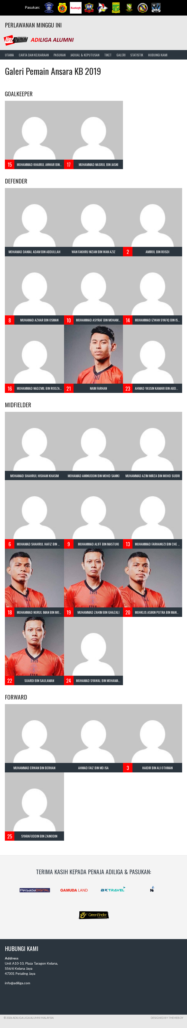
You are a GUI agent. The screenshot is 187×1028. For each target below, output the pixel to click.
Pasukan (59, 54)
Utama (9, 54)
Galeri (120, 54)
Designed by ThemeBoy (167, 1017)
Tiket (108, 54)
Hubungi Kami (157, 54)
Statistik (136, 54)
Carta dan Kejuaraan (34, 54)
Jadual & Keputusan (84, 54)
